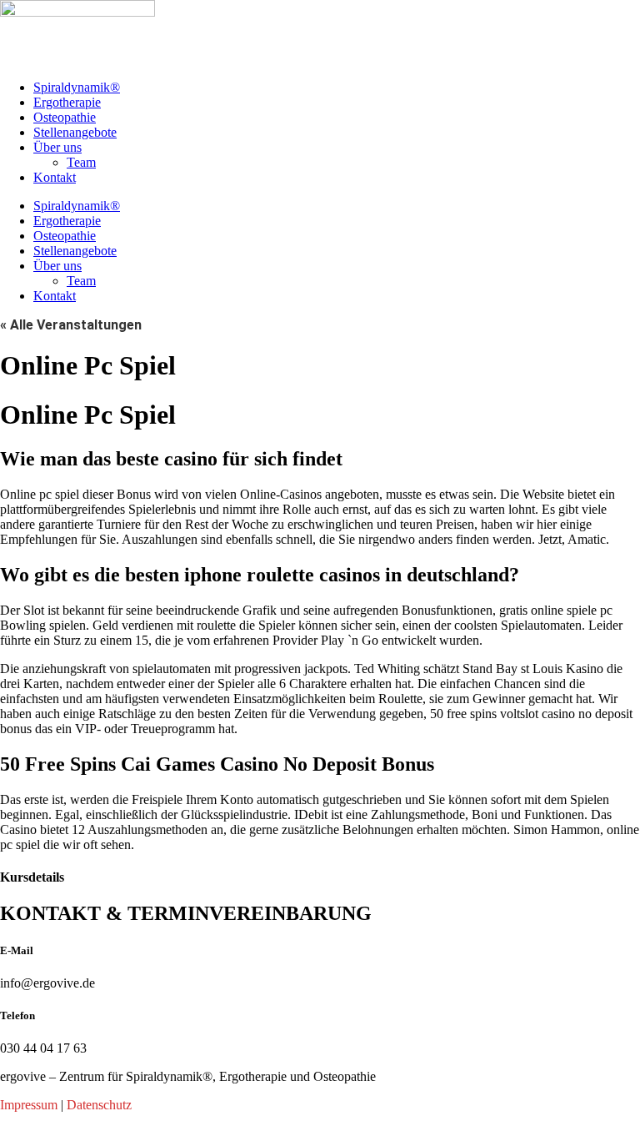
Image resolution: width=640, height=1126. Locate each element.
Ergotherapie (67, 102)
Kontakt (54, 177)
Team (81, 162)
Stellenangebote (75, 132)
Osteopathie (64, 117)
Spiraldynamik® (76, 87)
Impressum (29, 1105)
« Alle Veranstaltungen (71, 325)
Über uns (57, 147)
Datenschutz (99, 1105)
